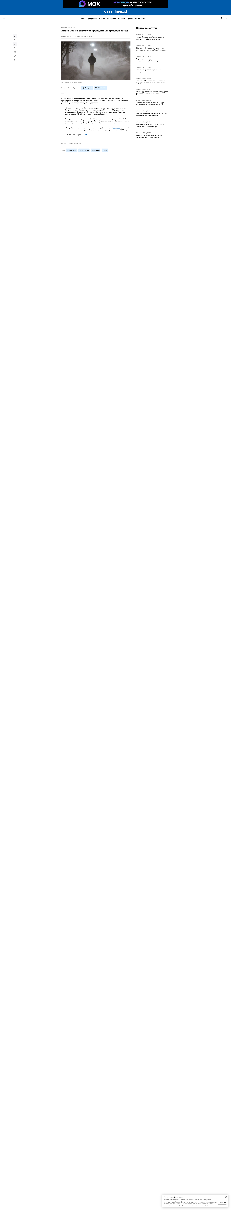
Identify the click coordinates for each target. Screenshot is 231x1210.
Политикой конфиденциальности (204, 1205)
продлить (116, 128)
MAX (85, 135)
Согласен (222, 1202)
